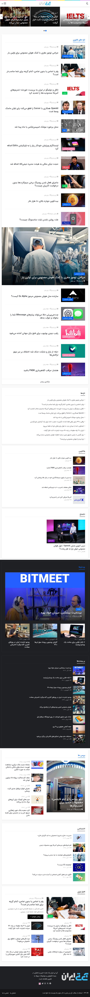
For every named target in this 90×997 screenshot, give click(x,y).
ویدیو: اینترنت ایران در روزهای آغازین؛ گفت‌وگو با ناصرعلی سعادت (19, 644)
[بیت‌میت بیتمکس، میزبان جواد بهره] (45, 596)
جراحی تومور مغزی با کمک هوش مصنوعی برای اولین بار (33, 53)
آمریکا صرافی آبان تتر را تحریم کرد (60, 497)
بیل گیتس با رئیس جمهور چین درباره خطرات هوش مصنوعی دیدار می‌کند (16, 19)
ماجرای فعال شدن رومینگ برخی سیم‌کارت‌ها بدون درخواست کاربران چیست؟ (35, 184)
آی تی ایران (68, 993)
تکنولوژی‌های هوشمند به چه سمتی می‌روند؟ (57, 855)
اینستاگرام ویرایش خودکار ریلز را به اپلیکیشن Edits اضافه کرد (32, 147)
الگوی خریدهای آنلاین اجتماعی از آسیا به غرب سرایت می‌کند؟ (51, 874)
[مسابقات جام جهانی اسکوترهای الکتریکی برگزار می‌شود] (79, 739)
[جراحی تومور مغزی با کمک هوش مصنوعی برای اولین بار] (45, 256)
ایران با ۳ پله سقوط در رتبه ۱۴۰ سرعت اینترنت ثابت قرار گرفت (45, 19)
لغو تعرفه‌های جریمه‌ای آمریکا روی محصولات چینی (55, 845)
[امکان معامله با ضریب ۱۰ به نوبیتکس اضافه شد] (79, 490)
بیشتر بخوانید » (35, 916)
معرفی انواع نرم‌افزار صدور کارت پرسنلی (19, 789)
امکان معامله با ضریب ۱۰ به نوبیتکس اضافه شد (56, 487)
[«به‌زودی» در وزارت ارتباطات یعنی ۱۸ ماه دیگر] (79, 952)
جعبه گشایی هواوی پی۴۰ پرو (62, 726)
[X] (47, 983)
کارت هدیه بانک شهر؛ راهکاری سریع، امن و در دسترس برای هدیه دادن (17, 813)
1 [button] (46, 30)
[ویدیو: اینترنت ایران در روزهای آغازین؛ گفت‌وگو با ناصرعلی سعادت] (17, 630)
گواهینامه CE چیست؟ (64, 865)
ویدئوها (82, 567)
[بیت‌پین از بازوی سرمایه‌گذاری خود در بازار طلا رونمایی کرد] (79, 480)
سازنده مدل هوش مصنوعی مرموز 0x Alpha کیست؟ (34, 296)
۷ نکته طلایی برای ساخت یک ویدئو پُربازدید (74, 643)
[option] (75, 17)
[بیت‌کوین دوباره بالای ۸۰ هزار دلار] (79, 460)
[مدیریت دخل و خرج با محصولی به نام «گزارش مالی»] (79, 838)
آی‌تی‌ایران (54, 47)
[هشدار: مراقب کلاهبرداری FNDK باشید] (79, 470)
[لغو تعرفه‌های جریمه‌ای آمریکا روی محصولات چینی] (79, 848)
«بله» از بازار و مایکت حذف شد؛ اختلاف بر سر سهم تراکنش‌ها (35, 353)
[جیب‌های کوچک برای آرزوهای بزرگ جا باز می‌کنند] (37, 799)
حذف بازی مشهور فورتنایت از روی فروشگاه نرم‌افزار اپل (54, 717)
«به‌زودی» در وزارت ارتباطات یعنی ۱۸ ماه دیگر (59, 953)
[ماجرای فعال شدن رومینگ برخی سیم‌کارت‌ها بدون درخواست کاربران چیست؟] (79, 939)
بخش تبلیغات (53, 214)
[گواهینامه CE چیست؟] (79, 867)
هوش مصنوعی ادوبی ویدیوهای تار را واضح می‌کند (55, 707)
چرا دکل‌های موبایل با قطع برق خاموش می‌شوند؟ (19, 940)
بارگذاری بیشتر (45, 382)
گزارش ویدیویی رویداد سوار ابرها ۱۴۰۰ (46, 643)
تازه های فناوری (79, 39)
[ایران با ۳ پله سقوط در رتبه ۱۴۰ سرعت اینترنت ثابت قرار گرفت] (37, 926)
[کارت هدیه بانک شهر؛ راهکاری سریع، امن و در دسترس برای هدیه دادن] (37, 810)
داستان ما (13, 993)
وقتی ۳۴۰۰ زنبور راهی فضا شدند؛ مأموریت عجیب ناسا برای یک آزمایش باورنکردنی (57, 422)
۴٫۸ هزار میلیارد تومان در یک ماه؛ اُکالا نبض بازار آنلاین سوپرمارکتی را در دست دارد (18, 954)
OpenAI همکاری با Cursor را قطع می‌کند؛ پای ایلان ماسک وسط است (31, 110)
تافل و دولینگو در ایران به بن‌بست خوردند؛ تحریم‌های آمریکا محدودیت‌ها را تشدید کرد (75, 21)
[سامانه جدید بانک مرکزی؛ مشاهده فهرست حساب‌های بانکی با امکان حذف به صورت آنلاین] (37, 765)
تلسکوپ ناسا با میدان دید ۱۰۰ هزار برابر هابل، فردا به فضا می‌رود (63, 426)
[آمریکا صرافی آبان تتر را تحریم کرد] (79, 500)
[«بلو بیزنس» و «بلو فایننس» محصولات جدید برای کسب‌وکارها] (66, 786)
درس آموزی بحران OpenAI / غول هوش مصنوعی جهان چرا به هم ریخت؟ (69, 547)
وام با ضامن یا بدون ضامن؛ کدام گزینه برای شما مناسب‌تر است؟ (32, 73)
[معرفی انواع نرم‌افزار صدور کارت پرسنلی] (37, 788)
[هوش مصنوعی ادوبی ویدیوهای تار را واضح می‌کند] (79, 710)
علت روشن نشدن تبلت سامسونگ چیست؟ (39, 219)
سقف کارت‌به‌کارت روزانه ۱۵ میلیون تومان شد (18, 779)
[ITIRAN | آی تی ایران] (45, 3)
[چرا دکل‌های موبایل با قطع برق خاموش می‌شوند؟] (37, 939)
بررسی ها (81, 755)
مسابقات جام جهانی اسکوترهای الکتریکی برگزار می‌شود (54, 736)
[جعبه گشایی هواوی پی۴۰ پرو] (79, 729)
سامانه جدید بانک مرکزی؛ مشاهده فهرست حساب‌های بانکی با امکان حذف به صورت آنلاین (17, 767)
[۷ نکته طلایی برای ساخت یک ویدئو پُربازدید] (72, 630)
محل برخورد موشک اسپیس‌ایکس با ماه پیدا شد (36, 127)
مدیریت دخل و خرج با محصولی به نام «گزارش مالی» (54, 835)
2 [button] (44, 30)
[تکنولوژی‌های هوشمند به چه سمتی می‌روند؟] (79, 857)
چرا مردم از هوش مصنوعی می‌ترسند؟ (72, 439)
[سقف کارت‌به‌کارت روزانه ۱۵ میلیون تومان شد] (37, 778)
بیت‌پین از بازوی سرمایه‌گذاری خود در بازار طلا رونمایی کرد (53, 477)
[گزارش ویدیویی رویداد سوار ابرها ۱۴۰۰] (45, 630)
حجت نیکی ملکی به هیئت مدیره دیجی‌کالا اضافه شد (34, 164)
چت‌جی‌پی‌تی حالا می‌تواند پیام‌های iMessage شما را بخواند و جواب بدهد (34, 316)
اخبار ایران (81, 891)
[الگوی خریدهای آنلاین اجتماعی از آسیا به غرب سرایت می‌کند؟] (79, 877)
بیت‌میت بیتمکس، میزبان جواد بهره (59, 668)
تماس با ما (5, 993)
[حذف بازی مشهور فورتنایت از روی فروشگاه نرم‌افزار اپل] (79, 719)
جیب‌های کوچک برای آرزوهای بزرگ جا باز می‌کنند (19, 800)
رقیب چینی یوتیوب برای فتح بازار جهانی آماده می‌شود (33, 333)
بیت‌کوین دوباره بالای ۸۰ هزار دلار (43, 201)
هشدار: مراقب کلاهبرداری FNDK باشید (41, 370)
